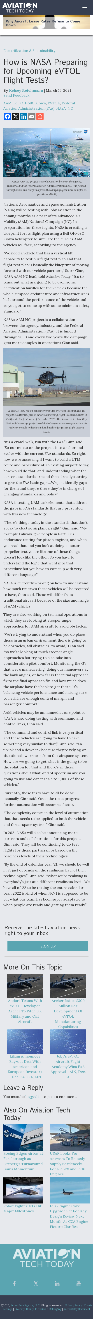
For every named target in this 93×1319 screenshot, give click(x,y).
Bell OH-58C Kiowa (29, 103)
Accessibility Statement (76, 1309)
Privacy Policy (73, 1305)
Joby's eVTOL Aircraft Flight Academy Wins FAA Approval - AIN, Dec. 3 (68, 1066)
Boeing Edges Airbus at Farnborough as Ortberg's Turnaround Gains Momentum (23, 1161)
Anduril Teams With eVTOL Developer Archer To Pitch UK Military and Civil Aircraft (25, 1011)
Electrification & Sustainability (29, 50)
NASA (61, 108)
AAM (7, 103)
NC (70, 108)
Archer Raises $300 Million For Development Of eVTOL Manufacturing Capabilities (68, 1013)
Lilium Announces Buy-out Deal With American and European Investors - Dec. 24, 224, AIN (25, 1066)
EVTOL (54, 103)
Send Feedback (16, 95)
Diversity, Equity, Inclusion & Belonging (37, 1309)
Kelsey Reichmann (26, 90)
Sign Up (48, 946)
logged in (34, 1096)
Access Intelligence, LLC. (25, 1305)
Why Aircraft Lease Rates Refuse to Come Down (43, 23)
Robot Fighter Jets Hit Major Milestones (22, 1208)
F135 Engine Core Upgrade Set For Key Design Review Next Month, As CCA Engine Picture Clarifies (69, 1216)
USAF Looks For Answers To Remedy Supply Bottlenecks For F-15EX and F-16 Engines (67, 1163)
